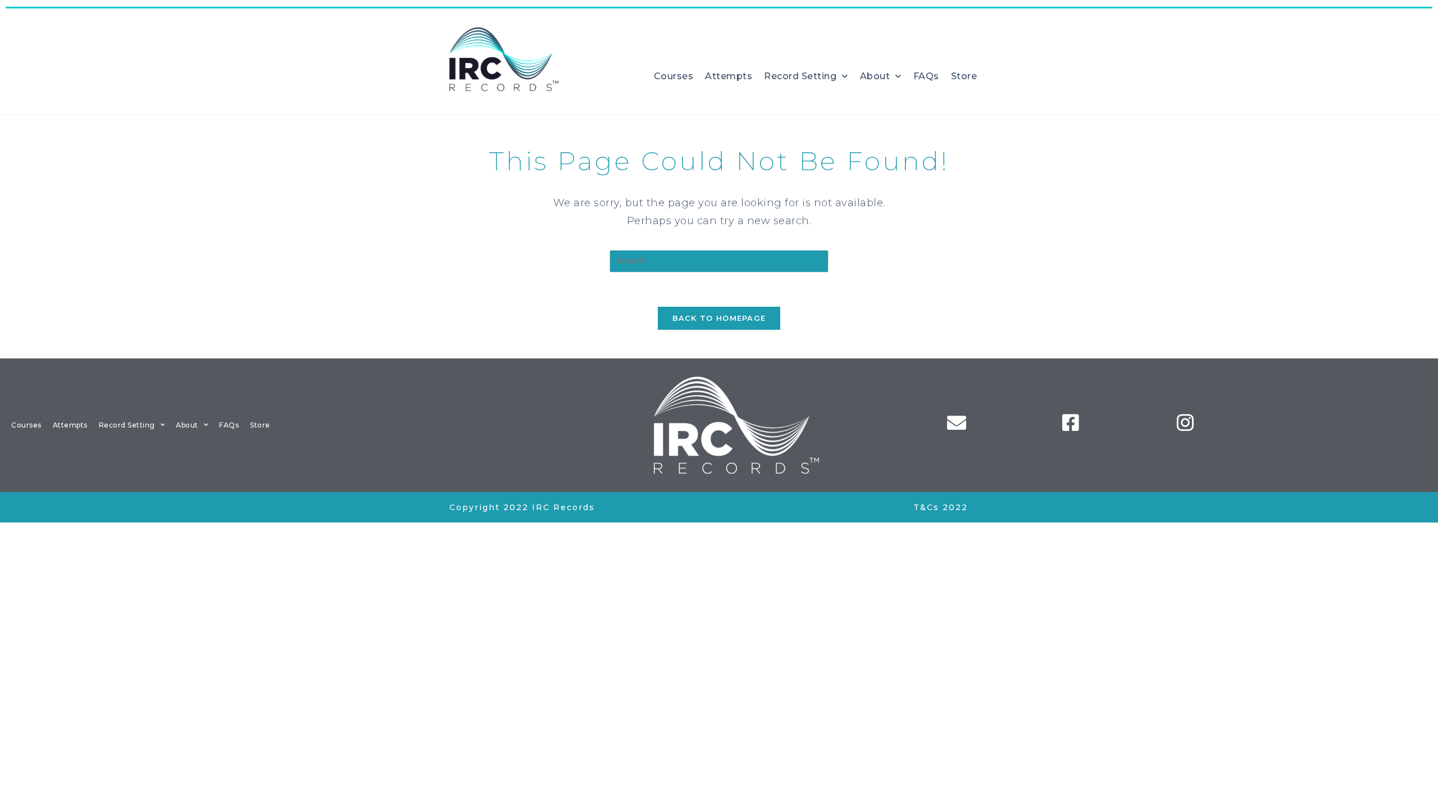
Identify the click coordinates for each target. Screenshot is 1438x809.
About (875, 76)
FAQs (926, 76)
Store (964, 76)
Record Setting (800, 76)
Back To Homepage (719, 317)
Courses (674, 76)
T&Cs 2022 (940, 507)
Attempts (728, 76)
